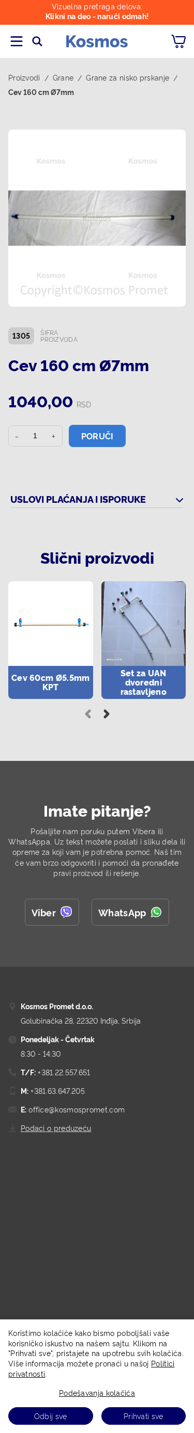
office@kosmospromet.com (75, 1109)
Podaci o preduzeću (56, 1128)
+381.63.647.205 (56, 1090)
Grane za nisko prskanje (127, 77)
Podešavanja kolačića (97, 1392)
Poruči (97, 435)
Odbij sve (50, 1416)
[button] (97, 218)
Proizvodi (24, 77)
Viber (44, 912)
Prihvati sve (143, 1416)
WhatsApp (122, 912)
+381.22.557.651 (63, 1072)
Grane (63, 77)
